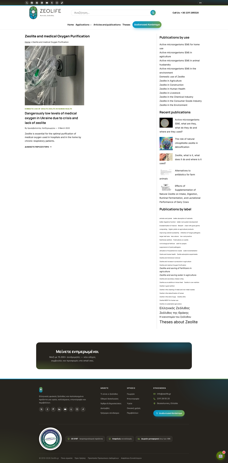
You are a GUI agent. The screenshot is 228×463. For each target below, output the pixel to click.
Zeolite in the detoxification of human (172, 293)
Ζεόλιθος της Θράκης (174, 312)
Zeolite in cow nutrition (191, 282)
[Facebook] (32, 3)
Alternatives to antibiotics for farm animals (177, 174)
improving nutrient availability (169, 233)
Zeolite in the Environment (173, 105)
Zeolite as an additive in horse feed (171, 282)
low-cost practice (186, 236)
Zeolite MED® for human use (169, 300)
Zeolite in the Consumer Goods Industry (181, 101)
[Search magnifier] (153, 12)
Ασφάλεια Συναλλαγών (131, 458)
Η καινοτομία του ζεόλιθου (175, 316)
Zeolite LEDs (181, 297)
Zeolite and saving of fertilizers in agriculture (176, 270)
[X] (27, 3)
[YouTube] (47, 3)
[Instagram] (57, 3)
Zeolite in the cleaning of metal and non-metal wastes (177, 290)
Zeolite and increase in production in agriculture (175, 261)
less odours (175, 236)
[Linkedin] (42, 3)
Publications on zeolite (180, 240)
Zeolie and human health (168, 254)
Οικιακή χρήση (133, 408)
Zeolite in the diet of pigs (168, 297)
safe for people (181, 243)
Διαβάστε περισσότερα (38, 147)
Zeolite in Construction (172, 85)
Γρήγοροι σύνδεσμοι (110, 413)
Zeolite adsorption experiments (187, 254)
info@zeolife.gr (164, 394)
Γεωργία (131, 394)
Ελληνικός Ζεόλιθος (175, 308)
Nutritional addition (166, 240)
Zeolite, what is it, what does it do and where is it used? (181, 159)
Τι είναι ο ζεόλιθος (109, 394)
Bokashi (180, 226)
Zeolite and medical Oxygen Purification (173, 265)
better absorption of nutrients (183, 218)
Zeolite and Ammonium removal (170, 258)
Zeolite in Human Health (60, 109)
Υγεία (129, 403)
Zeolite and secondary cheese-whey (172, 279)
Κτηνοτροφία (133, 399)
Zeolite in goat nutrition (167, 286)
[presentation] (54, 75)
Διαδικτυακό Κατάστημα (147, 24)
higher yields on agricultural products (181, 229)
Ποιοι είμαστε (66, 458)
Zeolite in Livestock (170, 93)
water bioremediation (190, 251)
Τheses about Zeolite (179, 322)
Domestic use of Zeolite (36, 109)
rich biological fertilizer (167, 243)
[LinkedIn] (59, 409)
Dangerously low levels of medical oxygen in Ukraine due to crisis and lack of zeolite (51, 118)
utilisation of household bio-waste (171, 251)
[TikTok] (62, 3)
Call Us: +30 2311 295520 (186, 12)
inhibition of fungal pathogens (190, 233)
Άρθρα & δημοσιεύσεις (111, 403)
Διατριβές (105, 408)
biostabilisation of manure (168, 226)
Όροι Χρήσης (80, 458)
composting (163, 229)
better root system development (187, 222)
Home (70, 24)
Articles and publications (107, 24)
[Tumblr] (52, 3)
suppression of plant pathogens (170, 247)
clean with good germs (192, 226)
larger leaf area (165, 236)
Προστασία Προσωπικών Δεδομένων (103, 458)
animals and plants (166, 218)
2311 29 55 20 (163, 398)
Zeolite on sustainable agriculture (171, 304)
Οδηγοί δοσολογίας (109, 399)
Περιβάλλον (132, 413)
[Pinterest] (37, 3)
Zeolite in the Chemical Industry (176, 97)
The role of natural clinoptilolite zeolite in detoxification (186, 143)
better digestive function (168, 222)
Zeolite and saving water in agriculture (178, 275)
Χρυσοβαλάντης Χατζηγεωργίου (41, 128)
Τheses (126, 24)
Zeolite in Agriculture (171, 80)
